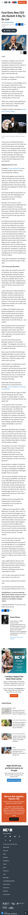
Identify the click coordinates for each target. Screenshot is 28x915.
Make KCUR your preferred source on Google (14, 768)
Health (14, 708)
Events (4, 864)
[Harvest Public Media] (20, 904)
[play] (2, 913)
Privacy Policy (6, 894)
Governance (6, 887)
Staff (4, 867)
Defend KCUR (14, 819)
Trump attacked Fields (15, 168)
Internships (6, 877)
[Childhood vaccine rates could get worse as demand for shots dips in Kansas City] (7, 750)
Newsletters (6, 860)
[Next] (24, 52)
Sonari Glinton (10, 22)
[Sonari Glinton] (5, 619)
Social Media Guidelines (9, 881)
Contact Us (5, 870)
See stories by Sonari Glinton (16, 638)
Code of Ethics (6, 884)
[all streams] (26, 913)
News (4, 854)
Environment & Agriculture (19, 720)
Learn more (14, 695)
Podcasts (5, 857)
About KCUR (6, 847)
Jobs (4, 874)
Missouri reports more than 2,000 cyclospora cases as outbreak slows (19, 712)
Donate (23, 2)
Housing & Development (18, 733)
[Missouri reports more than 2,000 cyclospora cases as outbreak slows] (7, 711)
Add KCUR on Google (14, 780)
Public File (5, 891)
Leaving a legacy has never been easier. (14, 677)
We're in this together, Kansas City (14, 797)
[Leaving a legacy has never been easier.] (14, 660)
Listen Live (5, 850)
